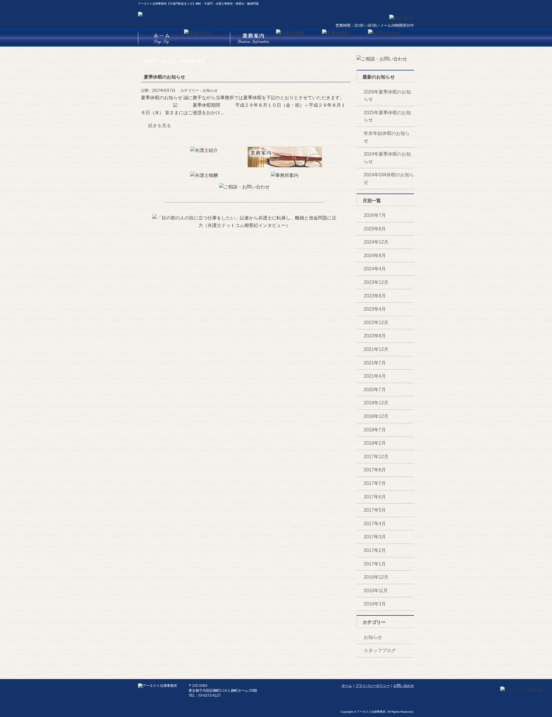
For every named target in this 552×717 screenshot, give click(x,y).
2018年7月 (375, 429)
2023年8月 (375, 295)
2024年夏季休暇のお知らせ (387, 158)
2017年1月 (375, 563)
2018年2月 (375, 443)
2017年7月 (375, 483)
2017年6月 (375, 496)
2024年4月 (375, 268)
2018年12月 (376, 416)
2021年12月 (376, 349)
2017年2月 (375, 550)
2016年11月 (376, 590)
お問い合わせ (403, 686)
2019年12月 (376, 402)
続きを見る (159, 125)
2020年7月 (375, 389)
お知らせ (210, 90)
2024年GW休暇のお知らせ (389, 178)
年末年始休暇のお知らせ (387, 137)
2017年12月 (376, 456)
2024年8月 (375, 255)
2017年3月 (375, 536)
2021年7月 (375, 362)
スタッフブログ (380, 650)
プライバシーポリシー (372, 686)
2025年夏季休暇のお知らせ (387, 116)
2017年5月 (375, 510)
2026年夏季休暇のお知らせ (387, 95)
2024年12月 (376, 242)
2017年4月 (375, 523)
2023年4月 (375, 309)
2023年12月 (376, 282)
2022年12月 (376, 322)
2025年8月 (375, 228)
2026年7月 (375, 215)
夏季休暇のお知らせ (164, 76)
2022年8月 (375, 335)
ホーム (347, 686)
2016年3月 (375, 603)
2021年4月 (375, 376)
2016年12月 (376, 577)
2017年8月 (375, 469)
